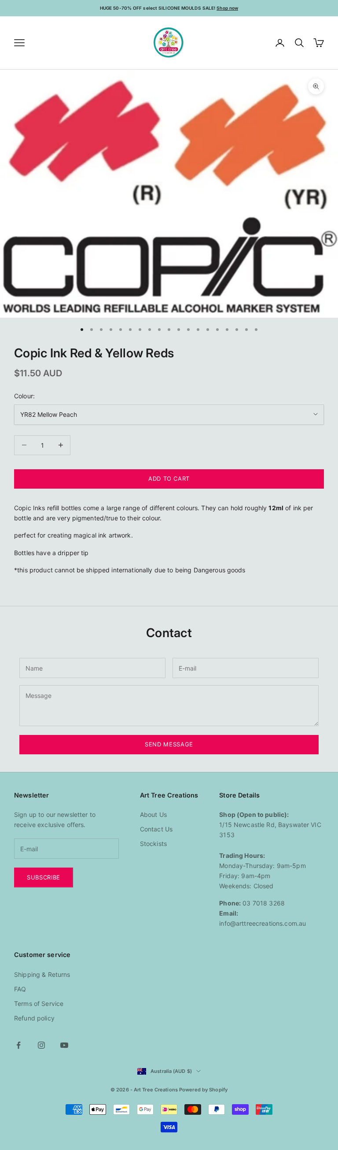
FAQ (20, 989)
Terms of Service (38, 1003)
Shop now (227, 8)
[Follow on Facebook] (18, 1045)
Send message (169, 744)
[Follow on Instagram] (41, 1045)
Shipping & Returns (42, 974)
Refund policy (34, 1018)
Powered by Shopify (203, 1090)
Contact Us (156, 829)
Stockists (153, 843)
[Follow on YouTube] (64, 1045)
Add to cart (169, 478)
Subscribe (43, 877)
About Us (153, 814)
